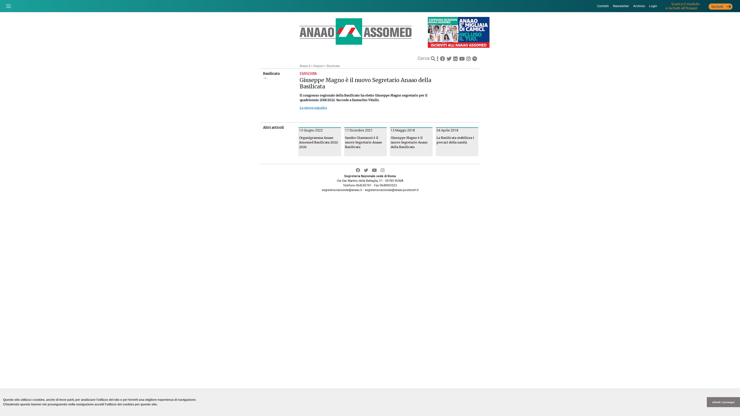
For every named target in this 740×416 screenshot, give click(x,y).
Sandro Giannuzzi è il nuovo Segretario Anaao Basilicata (363, 142)
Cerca (424, 58)
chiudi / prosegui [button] (723, 402)
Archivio (639, 6)
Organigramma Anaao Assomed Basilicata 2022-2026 (319, 142)
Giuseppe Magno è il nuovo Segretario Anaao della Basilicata (409, 142)
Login (653, 6)
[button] (3, 414)
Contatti (603, 6)
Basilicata (333, 66)
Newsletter (621, 6)
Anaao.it (305, 66)
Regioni (318, 66)
